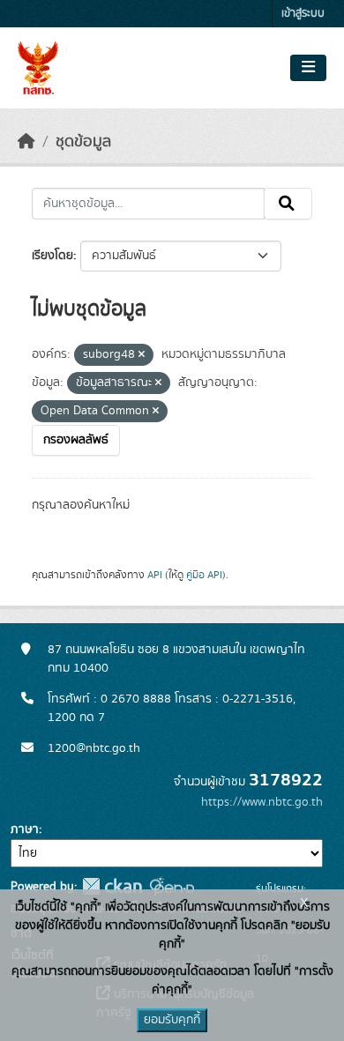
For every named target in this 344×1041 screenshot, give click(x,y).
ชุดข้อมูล (83, 141)
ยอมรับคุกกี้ (172, 1020)
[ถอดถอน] (141, 355)
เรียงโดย (52, 255)
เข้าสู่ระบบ (303, 13)
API (154, 575)
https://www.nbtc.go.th (262, 802)
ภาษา (25, 829)
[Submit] (288, 203)
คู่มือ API (204, 575)
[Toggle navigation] (308, 68)
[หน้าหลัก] (26, 141)
